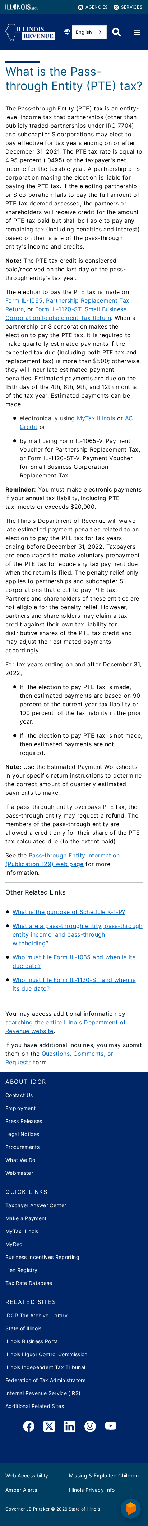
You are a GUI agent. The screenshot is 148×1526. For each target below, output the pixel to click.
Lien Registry (21, 1270)
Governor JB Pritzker (27, 1509)
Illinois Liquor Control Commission (46, 1354)
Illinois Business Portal (32, 1341)
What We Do (20, 1160)
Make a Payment (26, 1218)
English (84, 32)
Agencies (96, 7)
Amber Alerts (21, 1490)
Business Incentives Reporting (42, 1257)
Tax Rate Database (28, 1283)
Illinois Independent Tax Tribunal (45, 1367)
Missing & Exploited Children (104, 1475)
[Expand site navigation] (137, 32)
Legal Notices (22, 1134)
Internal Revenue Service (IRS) (42, 1393)
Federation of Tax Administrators (45, 1380)
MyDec (14, 1244)
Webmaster (19, 1173)
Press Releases (23, 1121)
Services (132, 7)
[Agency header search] (116, 32)
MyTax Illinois (96, 418)
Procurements (22, 1147)
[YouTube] (110, 1428)
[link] (28, 1428)
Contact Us (19, 1095)
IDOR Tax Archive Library (36, 1315)
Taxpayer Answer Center (35, 1205)
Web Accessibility (26, 1475)
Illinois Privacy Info (92, 1490)
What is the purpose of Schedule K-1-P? (69, 911)
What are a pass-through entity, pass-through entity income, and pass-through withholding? (78, 934)
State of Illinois (23, 1328)
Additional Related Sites (34, 1406)
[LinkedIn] (69, 1428)
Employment (20, 1108)
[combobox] (89, 32)
